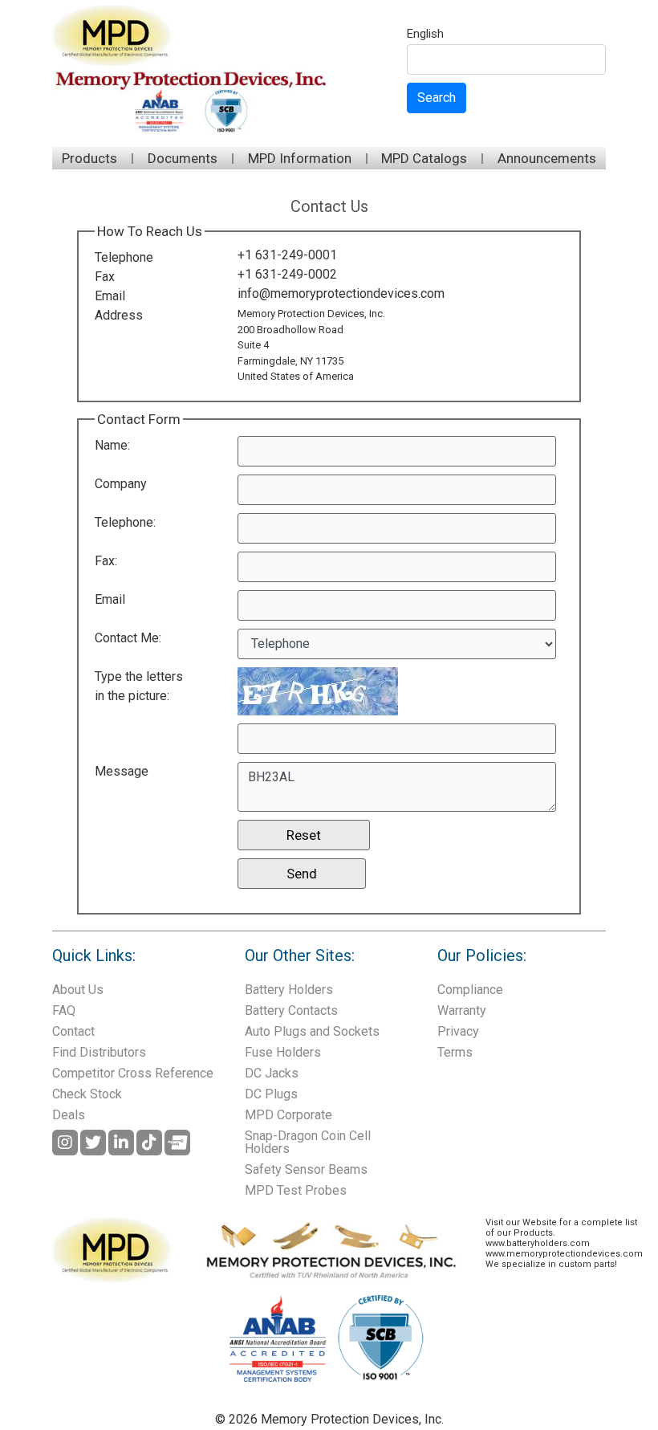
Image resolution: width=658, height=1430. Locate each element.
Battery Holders (289, 989)
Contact (73, 1031)
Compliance (470, 989)
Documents (182, 158)
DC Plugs (271, 1094)
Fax (105, 276)
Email (110, 296)
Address (119, 315)
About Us (78, 989)
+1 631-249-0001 (287, 255)
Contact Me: (128, 638)
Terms (455, 1052)
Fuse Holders (283, 1052)
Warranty (461, 1010)
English (425, 34)
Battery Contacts (291, 1010)
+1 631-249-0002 (287, 274)
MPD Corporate (288, 1114)
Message (121, 771)
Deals (68, 1114)
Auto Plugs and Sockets (312, 1031)
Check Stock (87, 1094)
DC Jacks (272, 1073)
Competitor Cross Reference (132, 1073)
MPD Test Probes (296, 1190)
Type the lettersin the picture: (139, 686)
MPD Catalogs (424, 158)
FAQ (63, 1010)
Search (436, 97)
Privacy (458, 1031)
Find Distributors (99, 1052)
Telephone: (125, 522)
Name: (112, 445)
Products (89, 158)
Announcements (547, 158)
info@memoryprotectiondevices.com (341, 293)
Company (121, 483)
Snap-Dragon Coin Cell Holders (308, 1142)
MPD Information (299, 158)
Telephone (124, 257)
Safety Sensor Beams (306, 1169)
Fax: (106, 560)
